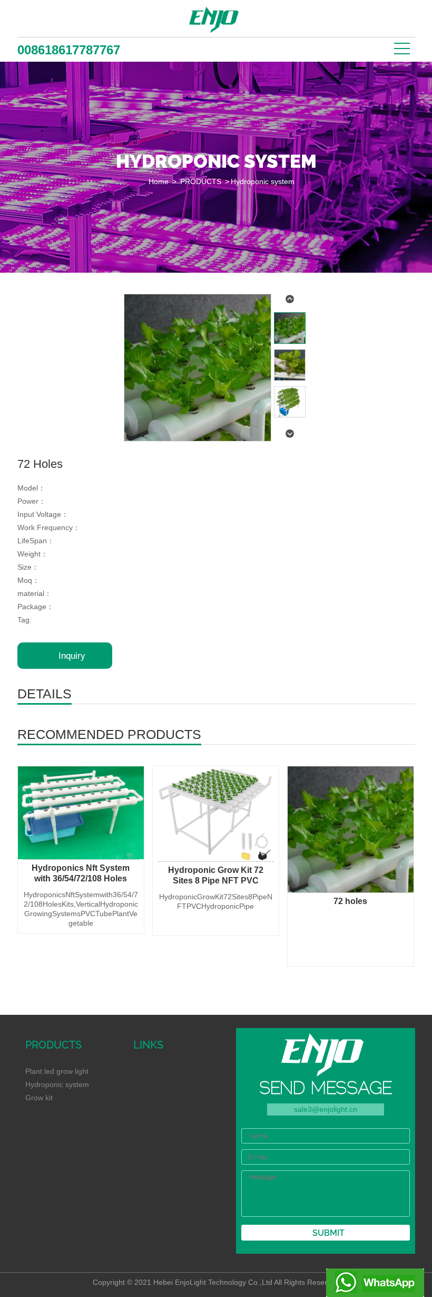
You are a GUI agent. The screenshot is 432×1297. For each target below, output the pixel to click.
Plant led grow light (57, 1071)
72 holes (350, 901)
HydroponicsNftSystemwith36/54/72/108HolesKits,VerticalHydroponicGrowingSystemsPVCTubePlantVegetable (81, 908)
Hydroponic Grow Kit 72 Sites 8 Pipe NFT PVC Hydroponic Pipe (215, 876)
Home (159, 181)
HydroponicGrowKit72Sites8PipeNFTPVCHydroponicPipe (215, 901)
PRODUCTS (200, 181)
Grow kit (39, 1097)
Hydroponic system (262, 181)
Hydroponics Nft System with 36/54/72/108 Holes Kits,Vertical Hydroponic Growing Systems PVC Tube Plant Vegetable (80, 873)
